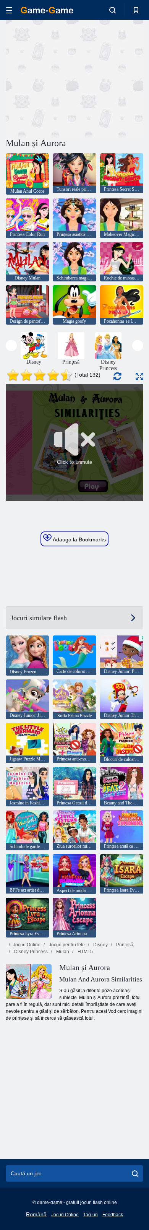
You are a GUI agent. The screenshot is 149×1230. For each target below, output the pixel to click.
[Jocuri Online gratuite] (47, 10)
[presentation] (11, 345)
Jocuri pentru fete (66, 944)
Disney (100, 944)
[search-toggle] (112, 10)
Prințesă (124, 944)
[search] (135, 1173)
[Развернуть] (139, 376)
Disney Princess (30, 951)
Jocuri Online (26, 944)
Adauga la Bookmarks (79, 539)
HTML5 (84, 951)
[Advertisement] (70, 77)
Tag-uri (90, 1214)
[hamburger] (9, 10)
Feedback (112, 1214)
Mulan (62, 951)
